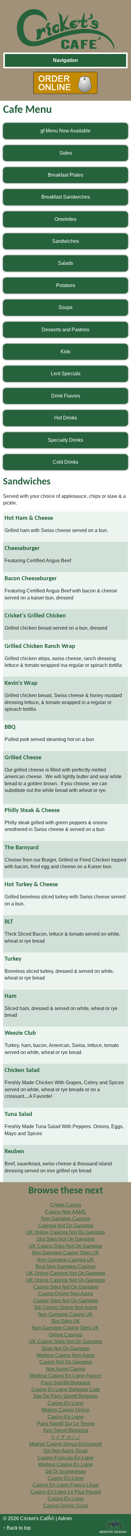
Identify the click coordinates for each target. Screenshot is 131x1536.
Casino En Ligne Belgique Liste (65, 1389)
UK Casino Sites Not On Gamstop (65, 1246)
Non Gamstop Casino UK (65, 1314)
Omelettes (65, 219)
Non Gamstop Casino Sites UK (65, 1252)
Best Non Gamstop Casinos (66, 1266)
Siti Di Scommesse (65, 1471)
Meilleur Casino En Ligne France (65, 1375)
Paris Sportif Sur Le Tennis (65, 1423)
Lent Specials (65, 373)
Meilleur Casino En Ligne (65, 1464)
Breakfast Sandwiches (65, 197)
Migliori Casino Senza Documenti (65, 1444)
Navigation (65, 60)
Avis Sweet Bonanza (65, 1430)
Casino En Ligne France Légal (66, 1484)
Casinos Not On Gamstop (65, 1225)
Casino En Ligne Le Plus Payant (65, 1492)
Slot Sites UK (65, 1321)
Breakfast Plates (65, 175)
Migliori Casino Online (65, 1409)
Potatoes (65, 285)
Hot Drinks (65, 417)
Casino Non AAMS (65, 1211)
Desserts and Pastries (65, 329)
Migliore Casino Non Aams (65, 1355)
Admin (65, 1518)
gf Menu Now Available (65, 130)
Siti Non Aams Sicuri (65, 1450)
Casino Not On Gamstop (65, 1362)
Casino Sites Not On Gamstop (65, 1287)
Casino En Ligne (66, 1403)
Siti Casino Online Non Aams (65, 1307)
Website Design (112, 1531)
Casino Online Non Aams (65, 1293)
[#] (65, 24)
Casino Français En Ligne (65, 1457)
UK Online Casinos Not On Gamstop (65, 1232)
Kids (65, 351)
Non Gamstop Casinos (65, 1218)
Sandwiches (65, 241)
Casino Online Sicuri (65, 1505)
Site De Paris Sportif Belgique (65, 1396)
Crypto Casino (65, 1204)
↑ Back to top (17, 1528)
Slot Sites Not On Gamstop (65, 1239)
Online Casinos (65, 1334)
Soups (65, 307)
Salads (65, 263)
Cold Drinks (65, 462)
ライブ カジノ (65, 1437)
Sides (65, 153)
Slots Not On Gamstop (65, 1348)
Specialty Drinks (65, 440)
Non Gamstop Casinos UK (65, 1259)
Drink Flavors (65, 395)
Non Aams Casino (65, 1369)
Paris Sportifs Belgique (65, 1382)
